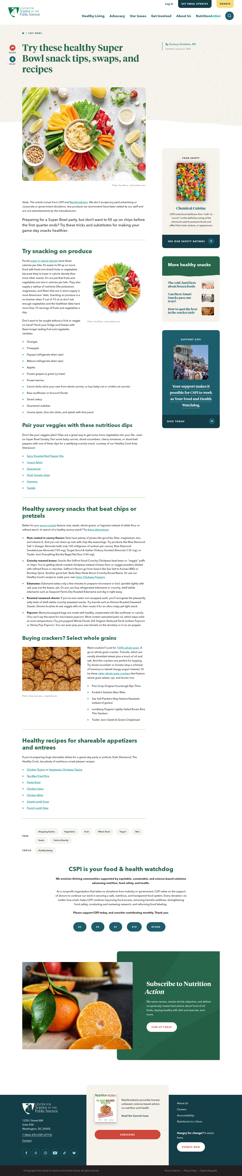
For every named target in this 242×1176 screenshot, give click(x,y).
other (156, 927)
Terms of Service (172, 1170)
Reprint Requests (209, 1170)
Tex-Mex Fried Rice (38, 776)
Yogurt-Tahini (34, 462)
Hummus (32, 481)
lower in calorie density (44, 260)
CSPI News (35, 33)
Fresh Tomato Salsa (38, 475)
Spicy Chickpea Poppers (90, 577)
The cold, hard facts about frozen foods (182, 284)
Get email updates (194, 3)
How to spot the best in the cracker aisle (182, 310)
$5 (97, 927)
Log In (169, 3)
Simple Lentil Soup (38, 801)
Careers (181, 1109)
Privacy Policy (190, 1170)
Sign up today (161, 1027)
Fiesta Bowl (33, 782)
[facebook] (26, 1153)
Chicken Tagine (36, 769)
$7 (115, 927)
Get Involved (161, 16)
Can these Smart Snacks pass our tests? (179, 297)
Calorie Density (61, 840)
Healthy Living (93, 16)
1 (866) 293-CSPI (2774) (37, 1134)
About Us (183, 16)
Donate (225, 3)
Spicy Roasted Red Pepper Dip (45, 456)
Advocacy (117, 16)
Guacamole (34, 468)
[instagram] (45, 1153)
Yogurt (123, 831)
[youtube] (55, 1153)
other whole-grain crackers (114, 673)
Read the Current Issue (135, 1115)
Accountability (185, 1115)
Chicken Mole (35, 795)
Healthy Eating (45, 850)
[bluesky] (74, 1153)
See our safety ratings (186, 241)
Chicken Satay (35, 788)
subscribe (127, 1134)
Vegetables (69, 831)
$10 (134, 927)
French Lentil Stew (37, 808)
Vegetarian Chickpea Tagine (65, 769)
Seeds (41, 840)
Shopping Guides (46, 831)
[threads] (36, 1153)
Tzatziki (31, 488)
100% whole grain (128, 647)
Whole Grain (104, 831)
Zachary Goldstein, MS (182, 44)
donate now (191, 1147)
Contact (27, 1140)
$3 (79, 927)
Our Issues (138, 16)
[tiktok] (64, 1153)
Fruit (86, 831)
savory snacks (48, 525)
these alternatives (98, 529)
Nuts (137, 831)
